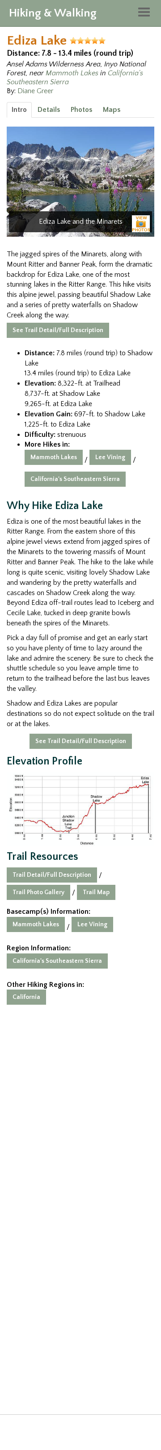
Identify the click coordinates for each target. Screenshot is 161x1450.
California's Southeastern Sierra (75, 479)
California (26, 997)
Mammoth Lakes (72, 73)
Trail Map (96, 892)
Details (49, 110)
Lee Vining (110, 457)
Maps (111, 110)
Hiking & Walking (53, 13)
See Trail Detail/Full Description (58, 330)
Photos (81, 110)
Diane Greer (35, 91)
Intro (19, 110)
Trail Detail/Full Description (52, 875)
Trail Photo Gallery (38, 892)
